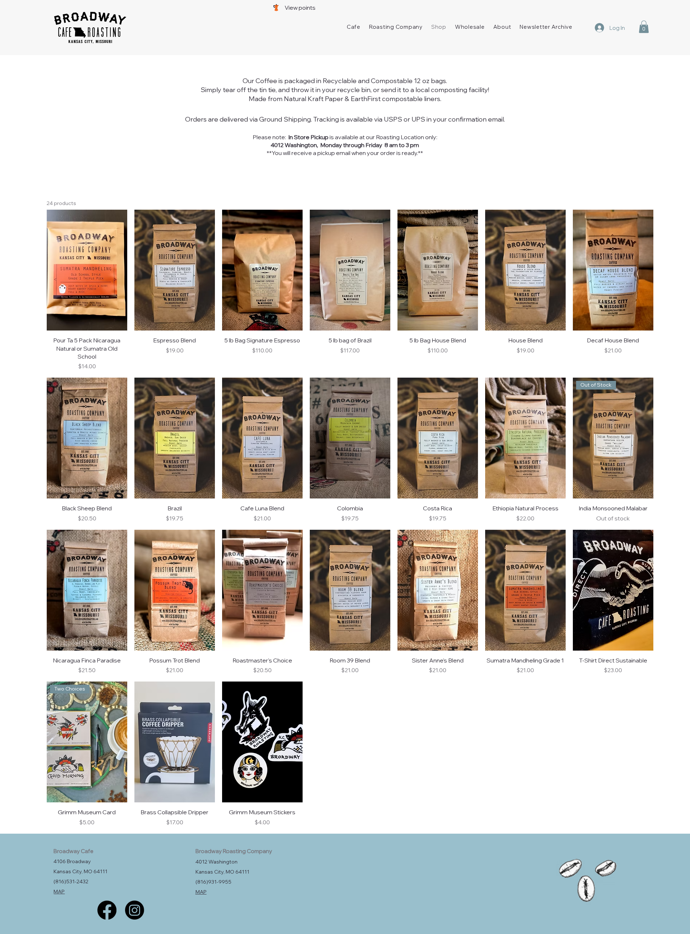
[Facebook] (106, 910)
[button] (644, 26)
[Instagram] (134, 910)
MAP (59, 891)
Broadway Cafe (73, 851)
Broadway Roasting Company (234, 851)
